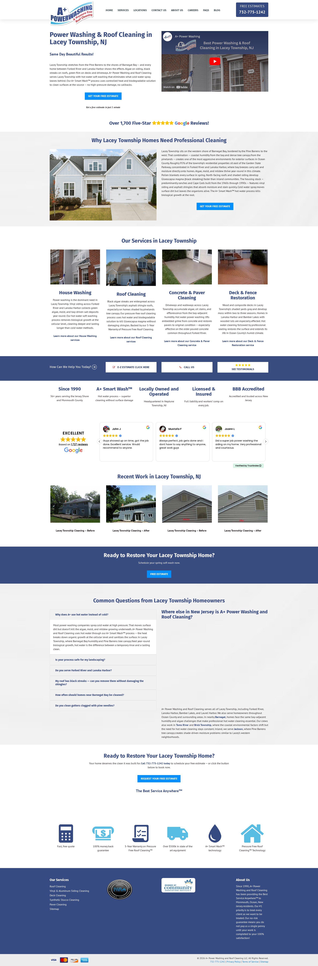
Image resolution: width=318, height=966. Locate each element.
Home (109, 10)
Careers (193, 10)
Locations (140, 10)
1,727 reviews (79, 444)
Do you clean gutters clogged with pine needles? (84, 705)
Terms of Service (250, 961)
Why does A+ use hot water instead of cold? (81, 614)
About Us (177, 10)
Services (123, 10)
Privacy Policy (233, 961)
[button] (265, 441)
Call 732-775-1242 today (155, 763)
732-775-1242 (252, 9)
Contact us (159, 10)
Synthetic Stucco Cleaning (64, 899)
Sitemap (54, 909)
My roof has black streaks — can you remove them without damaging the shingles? (99, 682)
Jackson (238, 729)
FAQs (206, 10)
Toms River (182, 725)
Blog (217, 10)
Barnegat (220, 717)
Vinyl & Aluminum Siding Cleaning (69, 890)
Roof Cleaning (58, 886)
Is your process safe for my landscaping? (80, 659)
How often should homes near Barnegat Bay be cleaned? (89, 695)
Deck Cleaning (58, 895)
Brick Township (202, 725)
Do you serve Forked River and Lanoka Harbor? (83, 670)
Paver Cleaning (58, 904)
